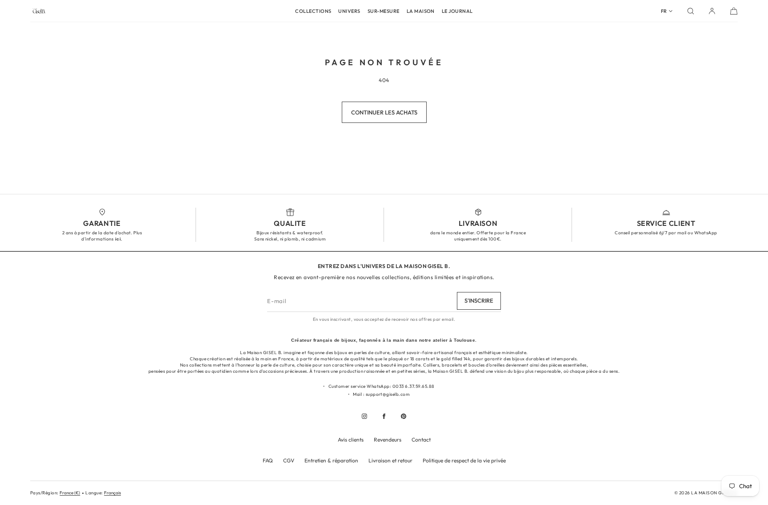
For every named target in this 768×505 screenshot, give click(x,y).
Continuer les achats (384, 112)
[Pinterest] (403, 416)
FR (664, 11)
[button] (690, 11)
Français (112, 493)
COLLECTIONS (313, 11)
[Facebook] (384, 416)
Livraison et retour (390, 460)
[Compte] (712, 11)
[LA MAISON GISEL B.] (39, 11)
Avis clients (351, 439)
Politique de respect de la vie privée (464, 460)
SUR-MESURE (384, 11)
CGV (288, 460)
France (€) (70, 493)
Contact (421, 439)
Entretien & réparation (331, 460)
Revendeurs (387, 439)
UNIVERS (349, 11)
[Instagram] (364, 416)
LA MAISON (421, 11)
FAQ (268, 460)
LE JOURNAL (457, 11)
